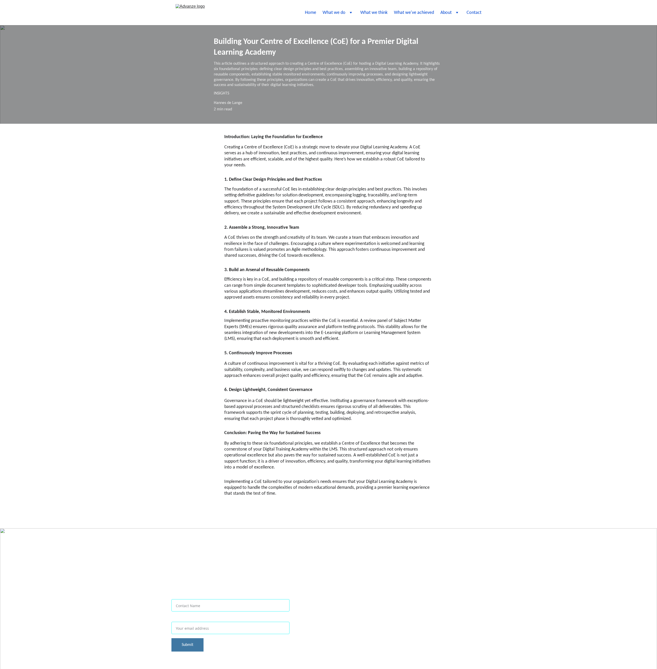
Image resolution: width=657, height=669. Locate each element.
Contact (474, 12)
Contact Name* (188, 596)
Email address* (188, 619)
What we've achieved (414, 12)
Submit (187, 645)
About (446, 12)
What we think (374, 12)
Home (310, 12)
